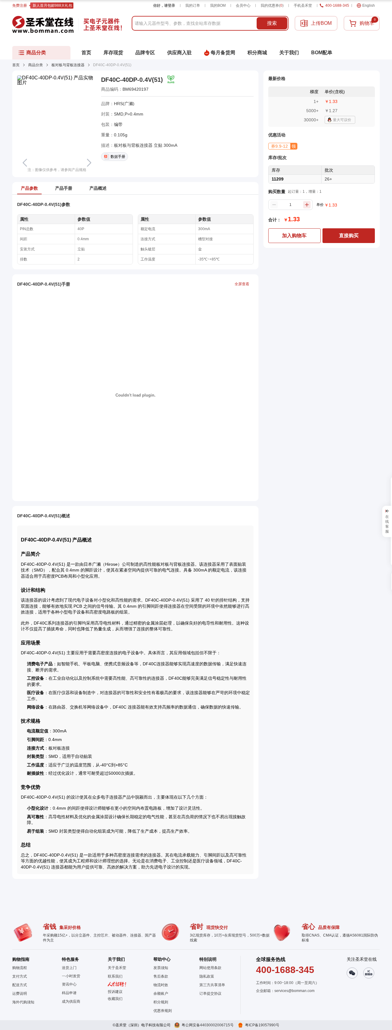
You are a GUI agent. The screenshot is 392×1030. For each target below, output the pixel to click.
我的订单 (192, 5)
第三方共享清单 (212, 985)
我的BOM (218, 5)
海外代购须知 (23, 1002)
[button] (282, 146)
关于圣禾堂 (117, 968)
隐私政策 (206, 976)
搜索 (272, 23)
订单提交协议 (210, 993)
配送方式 (19, 985)
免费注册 (19, 5)
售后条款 (160, 976)
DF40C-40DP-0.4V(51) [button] (132, 79)
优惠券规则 (162, 1011)
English (368, 5)
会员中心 (243, 5)
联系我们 (115, 976)
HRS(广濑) (124, 103)
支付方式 (19, 976)
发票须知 (160, 968)
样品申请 (69, 993)
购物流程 (19, 968)
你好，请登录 (164, 5)
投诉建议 (115, 992)
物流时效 (160, 985)
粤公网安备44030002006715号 (208, 1025)
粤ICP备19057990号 (262, 1025)
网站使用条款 (210, 968)
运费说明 (19, 993)
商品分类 (35, 65)
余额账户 (160, 993)
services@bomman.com (294, 991)
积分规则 (160, 1002)
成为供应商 (71, 1001)
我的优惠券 (272, 5)
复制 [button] (152, 89)
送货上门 (69, 968)
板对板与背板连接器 (68, 65)
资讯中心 (69, 984)
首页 (16, 65)
